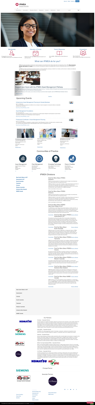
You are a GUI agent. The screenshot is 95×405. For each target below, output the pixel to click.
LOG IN (77, 1)
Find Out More (50, 212)
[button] (19, 82)
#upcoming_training (19, 104)
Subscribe (18, 395)
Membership (18, 10)
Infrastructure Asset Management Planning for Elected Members (33, 99)
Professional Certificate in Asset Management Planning (30, 117)
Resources (41, 10)
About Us (65, 1)
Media (69, 1)
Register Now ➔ (18, 144)
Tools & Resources (59, 49)
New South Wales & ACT (22, 174)
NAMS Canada (19, 188)
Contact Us (73, 1)
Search (58, 10)
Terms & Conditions (19, 391)
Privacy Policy (18, 393)
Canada (31, 66)
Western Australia (20, 184)
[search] (78, 10)
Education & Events (33, 10)
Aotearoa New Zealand (21, 186)
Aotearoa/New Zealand (52, 389)
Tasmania (18, 180)
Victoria (18, 182)
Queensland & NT (20, 176)
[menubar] (69, 1)
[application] (47, 30)
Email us (66, 392)
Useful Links (53, 10)
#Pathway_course (26, 104)
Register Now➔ (40, 144)
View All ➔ (50, 93)
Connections (83, 49)
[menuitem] (66, 1)
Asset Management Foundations (24, 108)
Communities (25, 10)
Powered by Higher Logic (47, 401)
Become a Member (74, 212)
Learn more (32, 403)
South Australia (19, 178)
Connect (46, 10)
